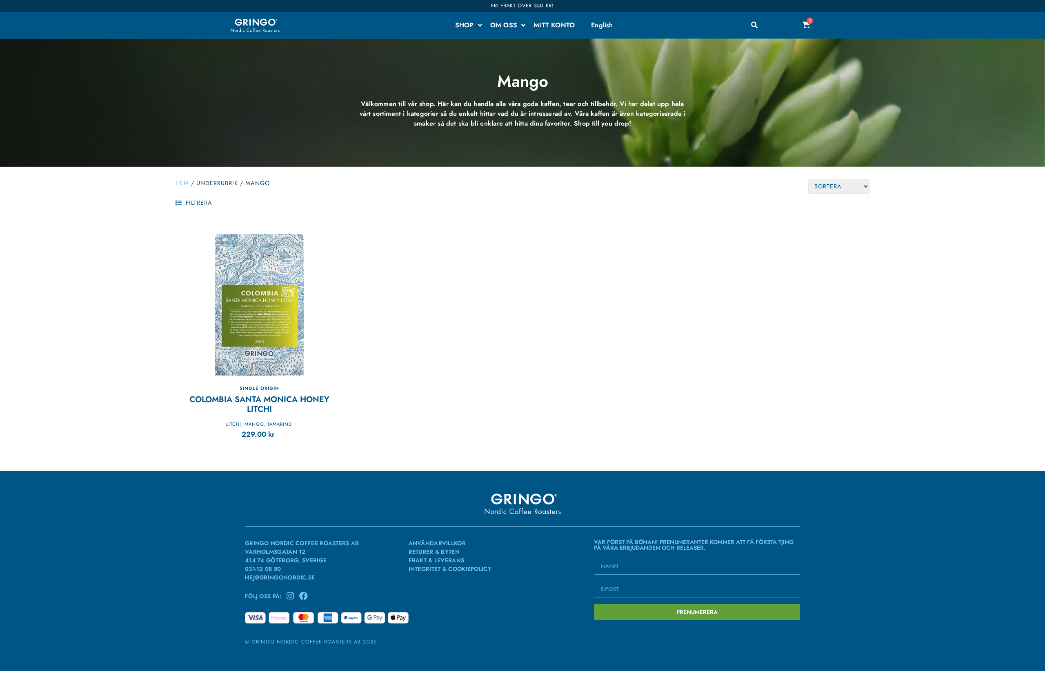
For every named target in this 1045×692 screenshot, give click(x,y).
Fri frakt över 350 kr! (522, 5)
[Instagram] (290, 596)
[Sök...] (754, 25)
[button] (194, 203)
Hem (182, 183)
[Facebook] (303, 596)
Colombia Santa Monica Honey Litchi (259, 404)
